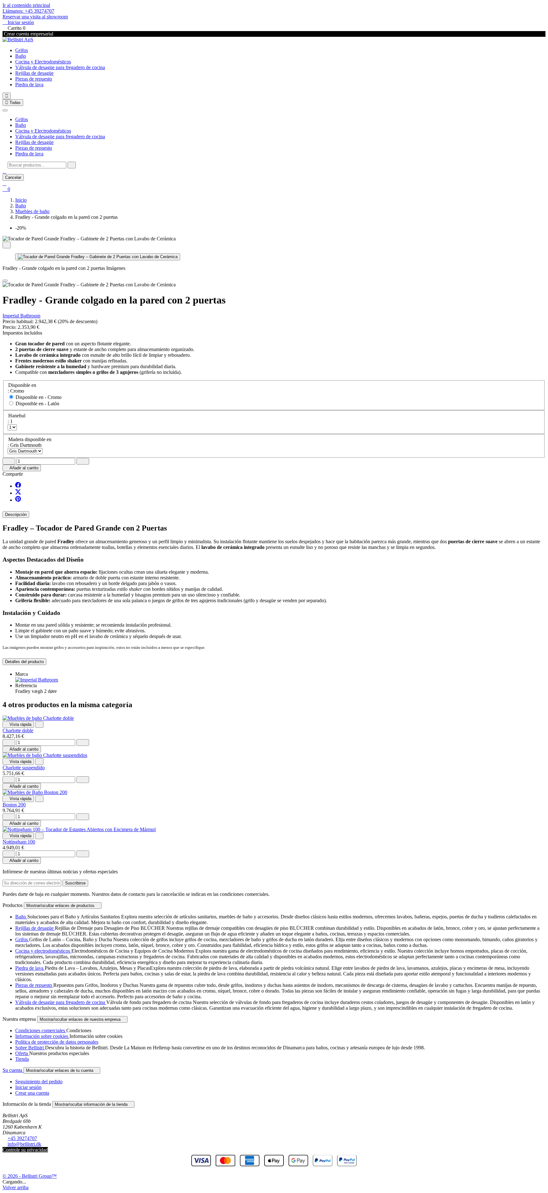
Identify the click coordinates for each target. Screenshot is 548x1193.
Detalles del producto (24, 661)
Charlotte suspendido (24, 767)
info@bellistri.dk (24, 1144)
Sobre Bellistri (30, 1047)
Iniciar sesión (28, 1087)
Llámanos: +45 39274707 (28, 11)
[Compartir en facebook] (18, 486)
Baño (20, 56)
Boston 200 (14, 804)
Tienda (22, 1059)
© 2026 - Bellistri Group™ (30, 1176)
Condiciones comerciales (40, 1030)
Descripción (16, 514)
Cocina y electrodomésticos (43, 951)
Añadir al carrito (21, 468)
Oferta (22, 1053)
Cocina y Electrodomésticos (43, 61)
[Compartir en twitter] (18, 493)
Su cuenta (13, 1070)
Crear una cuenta (32, 1093)
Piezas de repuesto (33, 78)
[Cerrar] (5, 110)
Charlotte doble (18, 730)
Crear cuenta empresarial (28, 33)
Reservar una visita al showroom (35, 16)
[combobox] (37, 165)
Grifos (21, 50)
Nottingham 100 (19, 841)
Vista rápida (18, 724)
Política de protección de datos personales (56, 1042)
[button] (4, 171)
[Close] (5, 281)
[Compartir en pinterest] (18, 500)
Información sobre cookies (42, 1036)
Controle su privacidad (25, 1149)
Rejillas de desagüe (34, 73)
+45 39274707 (22, 1138)
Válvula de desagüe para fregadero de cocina (60, 67)
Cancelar (13, 177)
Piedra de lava (29, 84)
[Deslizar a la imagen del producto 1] (97, 256)
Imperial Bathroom (21, 315)
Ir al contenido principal (26, 5)
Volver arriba (16, 1187)
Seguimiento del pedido (38, 1081)
